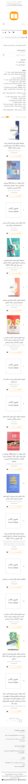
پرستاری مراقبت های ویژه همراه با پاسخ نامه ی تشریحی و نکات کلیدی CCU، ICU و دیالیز (14, 656)
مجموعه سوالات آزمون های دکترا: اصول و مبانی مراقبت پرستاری (14, 417)
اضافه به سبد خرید (15, 156)
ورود (3, 32)
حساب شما (19, 3)
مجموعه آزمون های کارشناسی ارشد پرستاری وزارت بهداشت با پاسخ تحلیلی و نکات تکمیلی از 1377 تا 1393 (14, 536)
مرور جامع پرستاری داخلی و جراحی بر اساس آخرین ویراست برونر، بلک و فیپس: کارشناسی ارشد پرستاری (14, 340)
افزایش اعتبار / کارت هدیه (16, 5)
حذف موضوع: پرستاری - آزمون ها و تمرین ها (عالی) (14, 45)
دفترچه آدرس (21, 753)
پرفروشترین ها (8, 774)
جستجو (23, 37)
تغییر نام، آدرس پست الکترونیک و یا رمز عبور (14, 751)
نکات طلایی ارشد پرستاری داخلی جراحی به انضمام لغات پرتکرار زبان (14, 224)
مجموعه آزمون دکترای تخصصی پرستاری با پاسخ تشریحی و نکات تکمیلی (14, 301)
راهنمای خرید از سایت (19, 766)
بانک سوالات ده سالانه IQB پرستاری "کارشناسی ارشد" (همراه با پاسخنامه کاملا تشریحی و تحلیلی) (14, 185)
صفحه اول (20, 774)
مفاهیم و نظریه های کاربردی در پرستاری (14, 579)
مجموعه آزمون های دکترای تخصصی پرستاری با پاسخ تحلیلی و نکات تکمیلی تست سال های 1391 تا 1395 (14, 262)
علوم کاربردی (20, 65)
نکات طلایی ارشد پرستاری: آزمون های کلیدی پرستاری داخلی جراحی (14, 497)
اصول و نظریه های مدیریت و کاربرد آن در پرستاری (14, 380)
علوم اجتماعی (20, 62)
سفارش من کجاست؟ (12, 3)
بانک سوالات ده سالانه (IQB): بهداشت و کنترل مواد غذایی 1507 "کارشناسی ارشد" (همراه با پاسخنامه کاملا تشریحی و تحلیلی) (14, 457)
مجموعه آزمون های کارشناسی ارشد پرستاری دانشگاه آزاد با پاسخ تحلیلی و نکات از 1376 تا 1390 (14, 145)
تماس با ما (8, 5)
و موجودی (3, 117)
